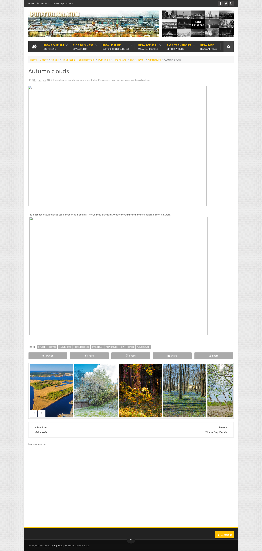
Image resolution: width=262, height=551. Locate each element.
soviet (141, 59)
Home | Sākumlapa (37, 3)
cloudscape (68, 59)
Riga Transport (179, 46)
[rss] (231, 3)
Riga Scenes (148, 46)
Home (33, 59)
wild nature (154, 59)
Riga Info (208, 46)
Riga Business (83, 46)
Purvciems (104, 59)
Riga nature (120, 59)
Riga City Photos (63, 545)
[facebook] (220, 3)
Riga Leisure (115, 46)
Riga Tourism (53, 46)
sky (132, 59)
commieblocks (86, 59)
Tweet (49, 355)
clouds (55, 59)
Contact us (226, 534)
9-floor (44, 59)
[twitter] (226, 3)
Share (90, 355)
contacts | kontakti (62, 3)
